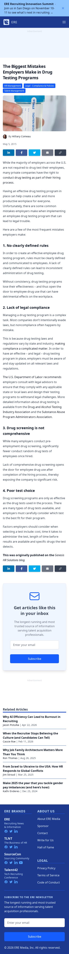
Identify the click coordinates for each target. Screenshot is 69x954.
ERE (7, 819)
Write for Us (45, 840)
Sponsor (43, 826)
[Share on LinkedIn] (8, 152)
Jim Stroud (9, 774)
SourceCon (12, 854)
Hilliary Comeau (21, 136)
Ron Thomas (10, 758)
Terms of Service (48, 875)
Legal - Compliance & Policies (39, 85)
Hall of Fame (45, 847)
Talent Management (14, 90)
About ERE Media (48, 819)
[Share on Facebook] (21, 152)
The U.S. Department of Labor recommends (32, 377)
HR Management (12, 85)
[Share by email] (47, 152)
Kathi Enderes (11, 791)
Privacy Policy (46, 868)
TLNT (8, 838)
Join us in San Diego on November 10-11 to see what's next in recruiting (29, 8)
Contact (42, 833)
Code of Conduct (48, 882)
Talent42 (11, 870)
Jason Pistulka (11, 725)
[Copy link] (60, 152)
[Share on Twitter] (34, 152)
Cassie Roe (9, 741)
